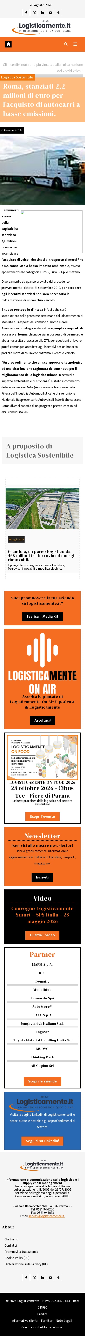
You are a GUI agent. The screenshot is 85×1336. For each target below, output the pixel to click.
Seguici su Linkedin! (42, 1141)
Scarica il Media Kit (42, 617)
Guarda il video (42, 935)
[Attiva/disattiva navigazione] (75, 44)
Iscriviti (42, 877)
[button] (65, 44)
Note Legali (64, 1321)
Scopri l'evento (42, 817)
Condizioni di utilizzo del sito (41, 1327)
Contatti (11, 1245)
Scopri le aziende (42, 1081)
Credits (42, 1314)
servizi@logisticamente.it (46, 1216)
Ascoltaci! (42, 720)
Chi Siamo (11, 1239)
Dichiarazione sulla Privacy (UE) (26, 1264)
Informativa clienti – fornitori (32, 1321)
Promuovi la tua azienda (21, 1252)
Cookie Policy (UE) (17, 1258)
